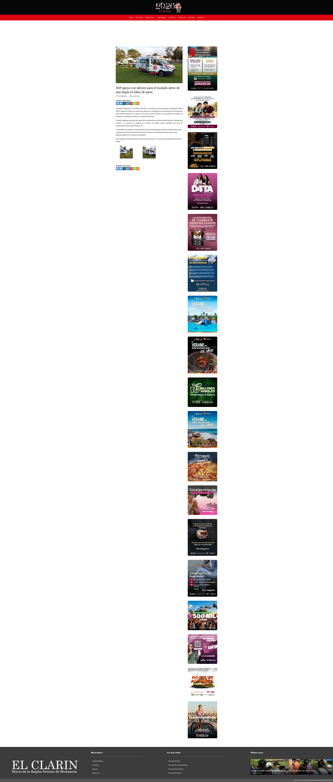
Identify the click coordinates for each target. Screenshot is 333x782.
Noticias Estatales (175, 773)
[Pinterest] (131, 103)
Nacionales (162, 17)
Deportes (191, 17)
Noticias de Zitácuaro (176, 769)
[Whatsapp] (134, 103)
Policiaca (139, 17)
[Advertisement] (166, 33)
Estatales (172, 17)
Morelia (95, 769)
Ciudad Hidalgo (97, 761)
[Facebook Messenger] (120, 103)
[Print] (137, 103)
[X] (124, 103)
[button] (287, 775)
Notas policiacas (174, 761)
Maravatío (95, 773)
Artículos (181, 17)
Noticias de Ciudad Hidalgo (178, 765)
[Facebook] (117, 103)
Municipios (149, 17)
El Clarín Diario (123, 96)
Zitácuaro (95, 765)
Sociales (200, 17)
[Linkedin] (127, 103)
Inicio (131, 17)
